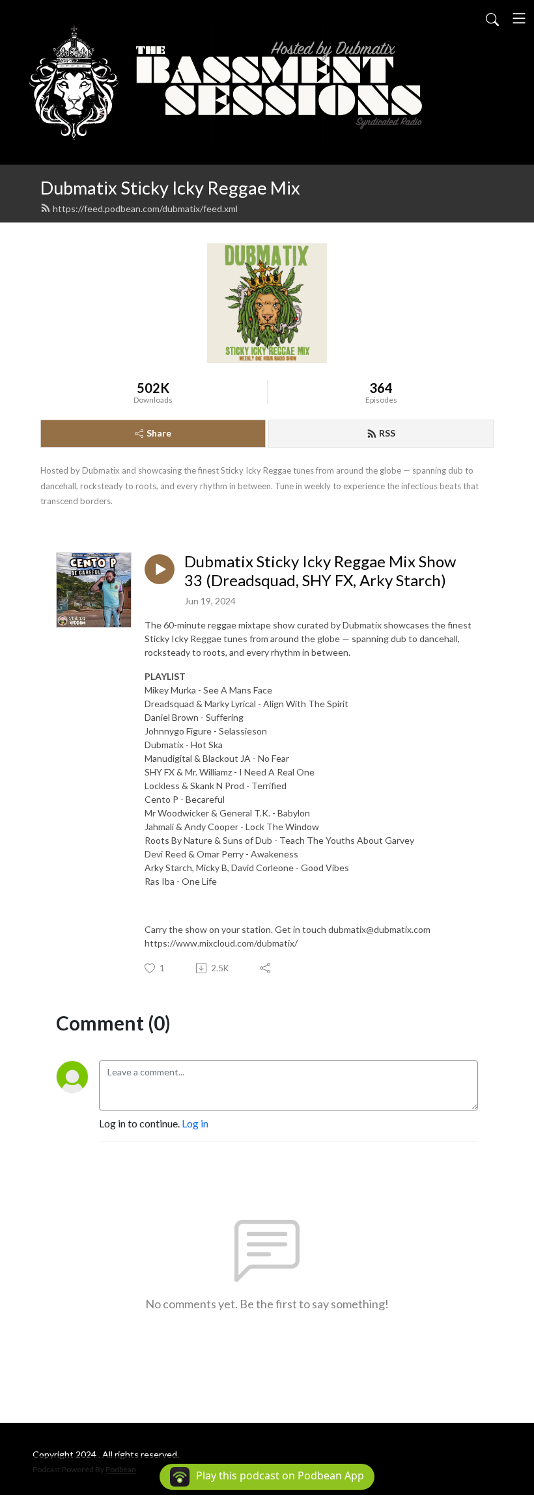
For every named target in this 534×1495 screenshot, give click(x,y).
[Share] (266, 968)
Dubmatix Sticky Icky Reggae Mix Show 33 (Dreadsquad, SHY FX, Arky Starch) (320, 570)
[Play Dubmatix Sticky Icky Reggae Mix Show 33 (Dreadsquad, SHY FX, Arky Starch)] (160, 569)
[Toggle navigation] (519, 18)
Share (159, 432)
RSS (387, 432)
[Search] (492, 18)
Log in (195, 1123)
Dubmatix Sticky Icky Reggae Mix (170, 187)
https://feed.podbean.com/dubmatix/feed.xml (145, 208)
